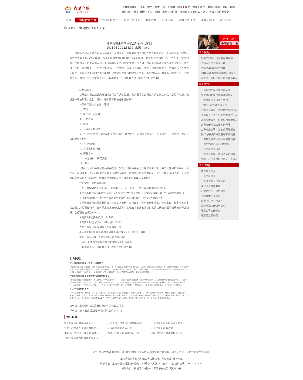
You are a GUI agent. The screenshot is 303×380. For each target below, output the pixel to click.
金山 (164, 6)
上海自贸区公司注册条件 (133, 352)
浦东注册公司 (208, 171)
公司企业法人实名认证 (213, 63)
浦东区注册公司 (209, 215)
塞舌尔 (183, 11)
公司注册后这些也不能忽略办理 (124, 323)
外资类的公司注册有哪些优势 (217, 95)
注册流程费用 (109, 20)
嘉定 (187, 6)
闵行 (202, 6)
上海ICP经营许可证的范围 (215, 144)
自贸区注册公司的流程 (213, 190)
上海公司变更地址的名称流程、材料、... (223, 114)
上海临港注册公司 (211, 195)
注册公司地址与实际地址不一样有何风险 (86, 323)
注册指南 (225, 20)
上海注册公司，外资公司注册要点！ (220, 119)
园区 (232, 6)
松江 (179, 6)
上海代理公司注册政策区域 (215, 90)
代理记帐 (167, 20)
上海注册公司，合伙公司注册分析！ (220, 129)
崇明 (149, 6)
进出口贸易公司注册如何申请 (167, 333)
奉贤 (157, 6)
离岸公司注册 (169, 11)
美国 (157, 11)
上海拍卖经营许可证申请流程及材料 (220, 139)
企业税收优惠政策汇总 (119, 328)
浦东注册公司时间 (211, 186)
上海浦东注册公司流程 (213, 205)
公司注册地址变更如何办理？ (217, 124)
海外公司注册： (130, 11)
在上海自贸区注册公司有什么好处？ (220, 77)
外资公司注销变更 (219, 11)
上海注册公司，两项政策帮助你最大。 (222, 154)
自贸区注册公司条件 (212, 200)
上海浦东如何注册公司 (213, 181)
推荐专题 (178, 358)
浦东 (142, 6)
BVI (205, 11)
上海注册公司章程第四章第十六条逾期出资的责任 (178, 323)
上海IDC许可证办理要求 (214, 104)
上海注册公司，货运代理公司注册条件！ (223, 109)
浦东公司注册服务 (211, 210)
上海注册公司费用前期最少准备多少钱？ (86, 337)
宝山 (172, 6)
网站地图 (166, 358)
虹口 (225, 6)
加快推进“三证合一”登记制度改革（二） (101, 310)
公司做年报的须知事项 (213, 68)
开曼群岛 (195, 11)
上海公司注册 (208, 176)
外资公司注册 (131, 20)
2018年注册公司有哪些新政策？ (218, 73)
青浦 (195, 6)
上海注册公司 (129, 6)
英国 (149, 11)
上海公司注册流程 (211, 149)
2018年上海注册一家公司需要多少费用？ (86, 333)
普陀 (210, 6)
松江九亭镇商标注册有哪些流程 (218, 134)
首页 (68, 20)
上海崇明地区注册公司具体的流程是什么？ (102, 305)
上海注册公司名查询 (162, 328)
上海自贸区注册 (86, 20)
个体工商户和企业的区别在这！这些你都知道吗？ (91, 328)
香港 (142, 11)
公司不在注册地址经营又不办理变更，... (223, 159)
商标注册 (151, 20)
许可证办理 (208, 20)
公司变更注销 (187, 20)
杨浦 (217, 6)
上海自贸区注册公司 (108, 352)
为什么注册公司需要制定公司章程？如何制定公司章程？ (138, 333)
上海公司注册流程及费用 (214, 100)
